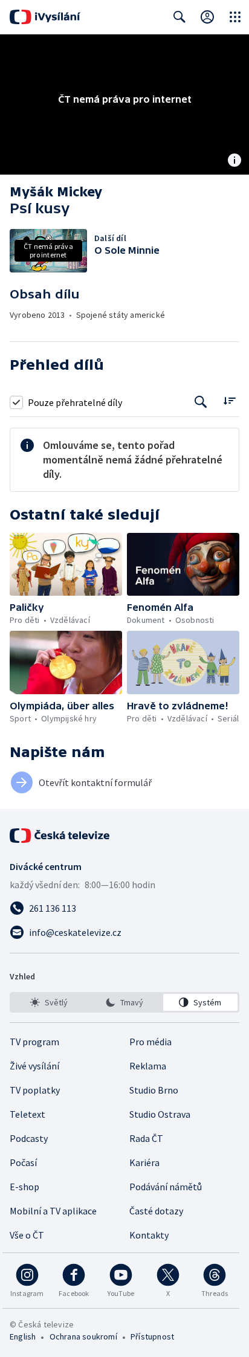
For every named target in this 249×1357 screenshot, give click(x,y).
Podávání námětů (165, 1187)
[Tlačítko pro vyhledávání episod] (201, 402)
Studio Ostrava (159, 1114)
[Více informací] (234, 161)
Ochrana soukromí (83, 1336)
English (23, 1336)
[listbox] (124, 1002)
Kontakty (149, 1235)
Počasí (23, 1162)
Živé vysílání (34, 1066)
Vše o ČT (27, 1235)
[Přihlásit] (207, 17)
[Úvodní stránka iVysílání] (45, 17)
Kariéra (144, 1162)
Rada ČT (146, 1138)
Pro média (150, 1042)
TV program (34, 1042)
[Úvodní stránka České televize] (60, 835)
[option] (48, 1002)
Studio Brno (153, 1090)
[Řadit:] (229, 401)
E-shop (24, 1187)
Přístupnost (152, 1336)
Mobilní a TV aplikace (53, 1211)
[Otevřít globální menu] (235, 17)
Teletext (27, 1114)
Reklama (147, 1066)
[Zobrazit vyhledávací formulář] (179, 17)
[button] (66, 564)
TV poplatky (35, 1090)
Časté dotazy (156, 1211)
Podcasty (29, 1138)
